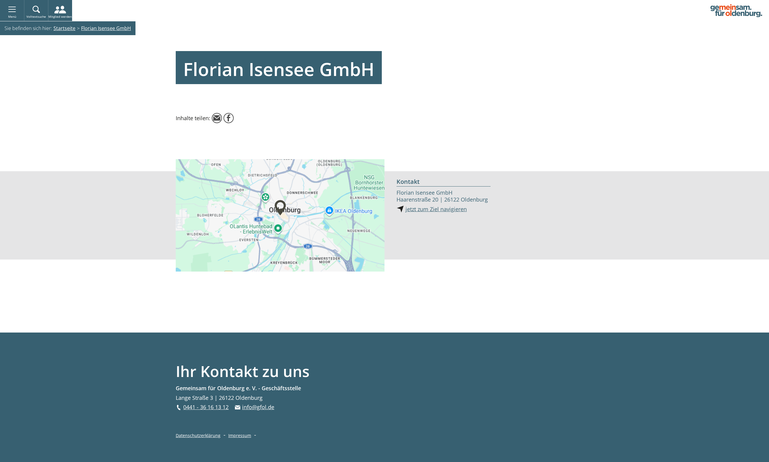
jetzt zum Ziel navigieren (436, 209)
